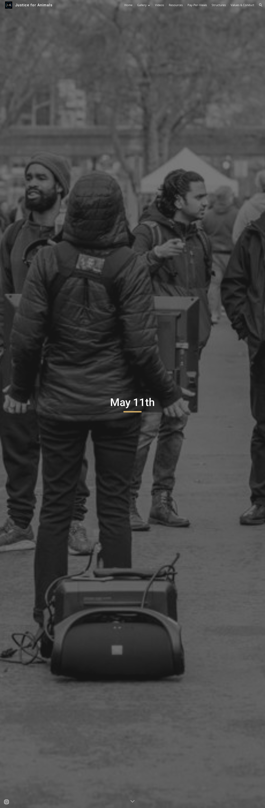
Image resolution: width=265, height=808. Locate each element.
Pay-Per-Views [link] (197, 5)
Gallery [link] (142, 5)
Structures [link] (219, 5)
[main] (132, 404)
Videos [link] (159, 5)
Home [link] (128, 5)
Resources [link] (176, 5)
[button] (260, 5)
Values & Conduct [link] (242, 5)
